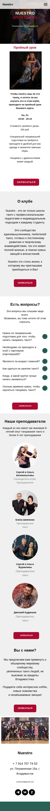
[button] (26, 462)
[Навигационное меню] (45, 4)
